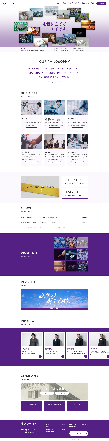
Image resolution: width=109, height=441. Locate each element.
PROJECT (78, 424)
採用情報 (93, 3)
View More (54, 82)
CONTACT (101, 3)
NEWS (55, 424)
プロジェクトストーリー (85, 3)
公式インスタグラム (32, 429)
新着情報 (58, 3)
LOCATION (77, 404)
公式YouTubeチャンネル (33, 432)
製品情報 (76, 3)
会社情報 (64, 3)
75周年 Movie (62, 393)
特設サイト (47, 393)
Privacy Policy (23, 439)
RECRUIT (78, 427)
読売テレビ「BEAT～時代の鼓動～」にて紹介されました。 (35, 50)
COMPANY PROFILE (54, 404)
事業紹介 (70, 3)
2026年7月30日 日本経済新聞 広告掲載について (70, 48)
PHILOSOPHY (31, 404)
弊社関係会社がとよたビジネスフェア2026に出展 (70, 50)
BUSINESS (55, 429)
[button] (25, 361)
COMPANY (55, 427)
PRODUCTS (55, 432)
